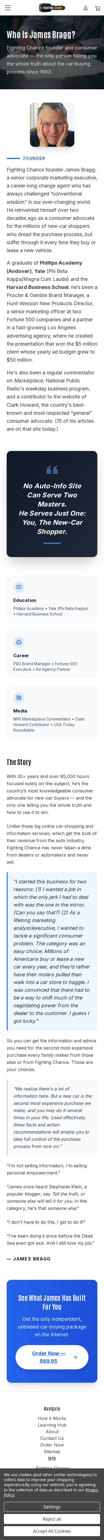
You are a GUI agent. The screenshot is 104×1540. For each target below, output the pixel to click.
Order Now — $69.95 (48, 1357)
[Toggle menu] (8, 7)
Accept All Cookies (52, 1531)
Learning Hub (52, 1425)
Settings (52, 1507)
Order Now (52, 1445)
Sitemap (52, 1451)
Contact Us (52, 1438)
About (52, 1431)
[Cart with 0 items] (98, 7)
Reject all (52, 1519)
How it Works (52, 1418)
